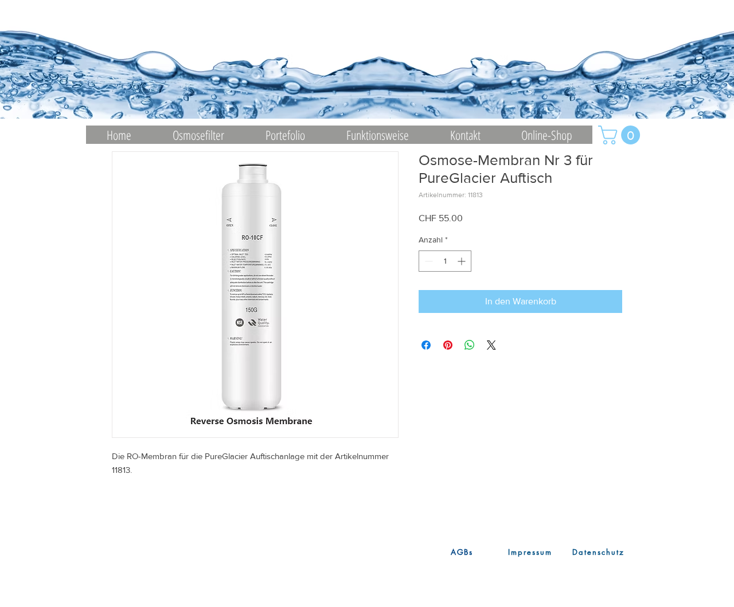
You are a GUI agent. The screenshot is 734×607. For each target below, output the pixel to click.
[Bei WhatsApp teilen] (470, 345)
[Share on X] (491, 345)
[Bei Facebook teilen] (426, 345)
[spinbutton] (445, 261)
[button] (621, 135)
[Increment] (462, 261)
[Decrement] (427, 261)
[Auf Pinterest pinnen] (448, 345)
